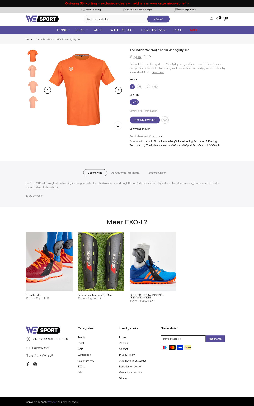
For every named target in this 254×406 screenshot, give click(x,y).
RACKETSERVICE (154, 30)
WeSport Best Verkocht (195, 145)
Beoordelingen (157, 172)
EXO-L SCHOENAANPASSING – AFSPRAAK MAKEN (147, 296)
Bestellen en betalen (130, 366)
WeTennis (214, 145)
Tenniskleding (137, 145)
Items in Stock (152, 141)
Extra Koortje (33, 295)
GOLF (98, 30)
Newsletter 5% (169, 141)
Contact (123, 349)
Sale (80, 372)
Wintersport (84, 354)
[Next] (118, 90)
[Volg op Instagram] (35, 364)
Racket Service (86, 360)
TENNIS (62, 30)
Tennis (81, 337)
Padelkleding (185, 141)
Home (29, 39)
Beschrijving (95, 172)
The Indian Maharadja (158, 145)
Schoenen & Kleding (205, 141)
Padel (81, 343)
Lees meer (158, 72)
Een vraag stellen (140, 128)
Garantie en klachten (130, 372)
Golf (80, 349)
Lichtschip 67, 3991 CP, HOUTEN (50, 339)
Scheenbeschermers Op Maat (95, 295)
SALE (194, 30)
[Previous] (47, 90)
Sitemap (123, 378)
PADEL (81, 30)
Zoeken (123, 343)
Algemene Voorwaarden (133, 360)
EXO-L (177, 30)
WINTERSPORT (121, 30)
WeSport (176, 145)
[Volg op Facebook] (28, 364)
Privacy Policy (127, 354)
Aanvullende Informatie (125, 172)
